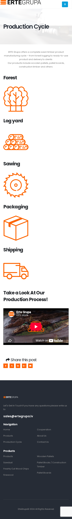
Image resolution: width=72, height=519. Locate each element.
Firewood (8, 474)
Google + (24, 366)
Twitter (12, 366)
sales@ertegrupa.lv (18, 416)
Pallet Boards (44, 472)
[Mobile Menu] (65, 4)
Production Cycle (12, 442)
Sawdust (8, 462)
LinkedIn (18, 366)
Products (8, 435)
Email (30, 366)
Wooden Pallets (45, 456)
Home (6, 429)
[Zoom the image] (10, 398)
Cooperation (44, 429)
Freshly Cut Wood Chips (16, 468)
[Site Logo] (20, 2)
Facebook (5, 366)
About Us (41, 435)
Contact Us (43, 442)
